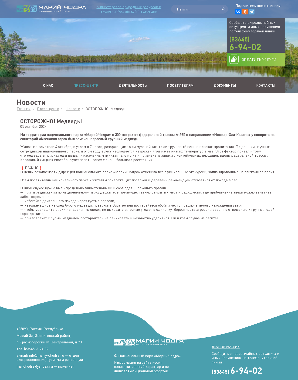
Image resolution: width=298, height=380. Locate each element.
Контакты (265, 85)
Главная (23, 108)
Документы (225, 85)
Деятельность (133, 85)
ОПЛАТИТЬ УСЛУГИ (259, 59)
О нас (48, 85)
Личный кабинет (226, 347)
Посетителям (180, 85)
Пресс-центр (86, 85)
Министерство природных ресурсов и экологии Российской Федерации (129, 8)
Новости (73, 108)
